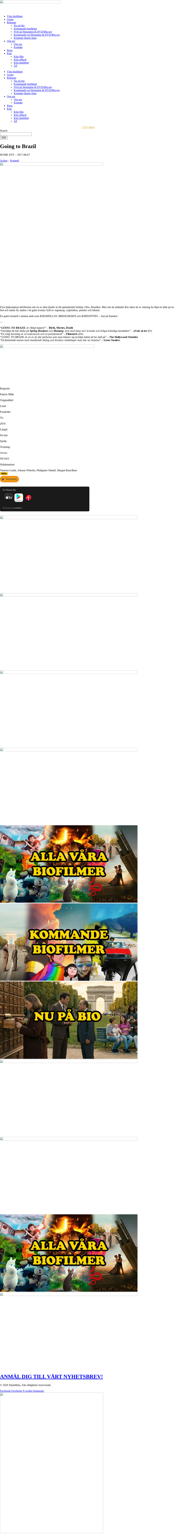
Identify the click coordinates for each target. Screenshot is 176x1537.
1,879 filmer (88, 127)
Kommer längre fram (25, 37)
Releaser (11, 22)
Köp (9, 53)
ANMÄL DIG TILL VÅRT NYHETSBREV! (51, 1376)
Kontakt (18, 47)
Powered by (12, 508)
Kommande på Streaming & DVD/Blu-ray (37, 34)
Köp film (19, 56)
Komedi (14, 160)
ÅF (15, 65)
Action (3, 160)
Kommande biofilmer (25, 28)
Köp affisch (20, 59)
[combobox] (16, 134)
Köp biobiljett (21, 62)
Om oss (11, 41)
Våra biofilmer (15, 16)
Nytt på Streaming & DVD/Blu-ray (33, 31)
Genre (10, 19)
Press (10, 50)
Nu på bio (19, 25)
